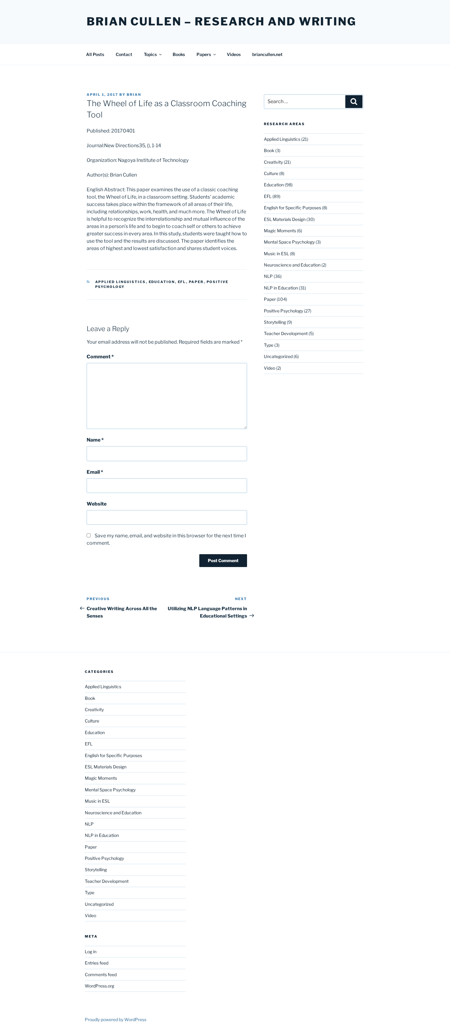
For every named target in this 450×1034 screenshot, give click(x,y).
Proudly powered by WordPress (115, 1019)
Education (162, 282)
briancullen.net (267, 54)
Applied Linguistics (120, 282)
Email (95, 472)
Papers (204, 54)
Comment (100, 357)
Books (179, 54)
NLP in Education (281, 287)
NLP (268, 276)
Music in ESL (276, 253)
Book (269, 150)
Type (268, 345)
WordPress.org (99, 985)
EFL (182, 282)
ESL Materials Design (285, 219)
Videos (234, 54)
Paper (196, 282)
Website (97, 504)
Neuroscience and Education (292, 264)
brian (134, 94)
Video (269, 368)
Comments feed (101, 974)
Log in (90, 951)
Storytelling (275, 322)
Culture (271, 173)
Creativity (273, 162)
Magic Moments (280, 230)
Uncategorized (278, 356)
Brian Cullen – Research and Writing (221, 21)
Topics (150, 54)
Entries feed (96, 962)
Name (95, 440)
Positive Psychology (283, 310)
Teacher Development (286, 333)
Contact (124, 54)
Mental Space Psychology (289, 242)
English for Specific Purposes (292, 207)
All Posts (95, 54)
